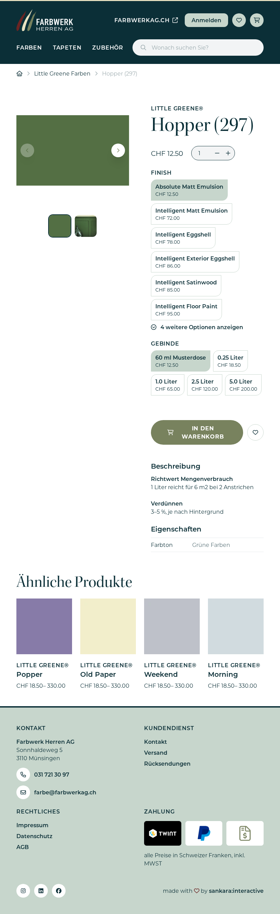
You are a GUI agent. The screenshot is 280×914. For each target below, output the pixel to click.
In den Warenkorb (203, 432)
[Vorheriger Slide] (27, 150)
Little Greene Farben (62, 73)
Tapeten (67, 47)
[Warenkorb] (257, 20)
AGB (22, 846)
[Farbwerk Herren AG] (44, 20)
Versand (155, 752)
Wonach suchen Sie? (180, 47)
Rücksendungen (167, 763)
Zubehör (107, 47)
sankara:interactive (236, 890)
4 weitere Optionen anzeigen (201, 327)
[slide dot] (60, 226)
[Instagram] (23, 891)
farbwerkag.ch (142, 20)
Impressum (32, 825)
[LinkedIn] (41, 891)
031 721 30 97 (51, 774)
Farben (29, 47)
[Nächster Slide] (118, 150)
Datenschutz (34, 835)
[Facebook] (59, 891)
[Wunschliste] (239, 20)
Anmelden (206, 20)
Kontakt (155, 741)
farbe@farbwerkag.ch (65, 792)
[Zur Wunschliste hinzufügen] (255, 432)
